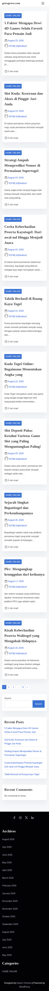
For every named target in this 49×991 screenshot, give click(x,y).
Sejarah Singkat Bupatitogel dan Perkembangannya (18, 507)
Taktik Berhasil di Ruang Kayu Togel (21, 774)
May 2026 (7, 862)
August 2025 (8, 932)
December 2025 (10, 901)
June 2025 (7, 947)
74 (23, 687)
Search (7, 698)
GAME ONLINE (13, 15)
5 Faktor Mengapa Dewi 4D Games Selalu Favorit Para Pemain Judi (23, 28)
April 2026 (7, 870)
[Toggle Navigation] (43, 3)
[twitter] (26, 818)
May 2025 (7, 955)
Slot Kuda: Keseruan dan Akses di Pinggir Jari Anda (23, 98)
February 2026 (9, 885)
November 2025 (10, 909)
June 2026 (7, 855)
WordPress (24, 987)
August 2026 (8, 839)
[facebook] (14, 818)
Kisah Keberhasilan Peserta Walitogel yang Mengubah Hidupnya (21, 635)
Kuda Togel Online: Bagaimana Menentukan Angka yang (23, 369)
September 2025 (10, 924)
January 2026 (8, 893)
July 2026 (7, 847)
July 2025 (7, 940)
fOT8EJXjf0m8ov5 (18, 46)
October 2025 (8, 916)
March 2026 (8, 878)
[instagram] (20, 818)
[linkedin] (32, 818)
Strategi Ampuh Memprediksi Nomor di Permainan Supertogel (22, 165)
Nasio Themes (24, 983)
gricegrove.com (11, 3)
